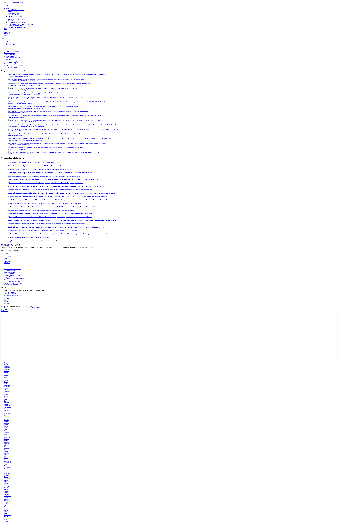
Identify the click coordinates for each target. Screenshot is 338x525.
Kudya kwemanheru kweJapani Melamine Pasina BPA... (23, 80)
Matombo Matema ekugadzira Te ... (18, 117)
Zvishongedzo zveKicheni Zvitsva (17, 27)
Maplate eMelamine (13, 11)
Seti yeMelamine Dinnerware (16, 10)
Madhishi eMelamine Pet (15, 25)
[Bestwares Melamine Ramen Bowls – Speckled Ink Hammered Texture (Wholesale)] (47, 230)
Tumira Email (4, 311)
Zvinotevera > (9, 244)
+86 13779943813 (9, 292)
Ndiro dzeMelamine (13, 13)
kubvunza (3, 249)
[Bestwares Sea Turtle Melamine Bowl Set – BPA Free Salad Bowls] (31, 162)
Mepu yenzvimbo (20, 307)
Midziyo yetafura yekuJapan (16, 19)
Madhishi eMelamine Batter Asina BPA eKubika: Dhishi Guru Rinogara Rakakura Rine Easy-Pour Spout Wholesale (50, 213)
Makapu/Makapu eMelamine (16, 16)
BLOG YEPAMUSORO (33, 307)
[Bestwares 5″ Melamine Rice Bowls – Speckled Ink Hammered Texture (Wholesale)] (46, 223)
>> (13, 244)
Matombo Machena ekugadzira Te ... (18, 135)
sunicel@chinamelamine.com (12, 295)
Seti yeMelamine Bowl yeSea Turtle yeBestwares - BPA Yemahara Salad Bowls (36, 166)
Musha (6, 5)
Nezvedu (6, 30)
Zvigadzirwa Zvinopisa (10, 6)
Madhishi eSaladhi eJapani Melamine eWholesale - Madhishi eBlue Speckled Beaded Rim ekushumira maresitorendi (50, 173)
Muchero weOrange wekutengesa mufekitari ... (21, 103)
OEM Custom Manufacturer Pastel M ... (19, 154)
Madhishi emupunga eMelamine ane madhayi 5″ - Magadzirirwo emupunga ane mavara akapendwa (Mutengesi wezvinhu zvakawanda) (57, 227)
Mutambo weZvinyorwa (14, 18)
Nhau (5, 29)
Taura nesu (7, 32)
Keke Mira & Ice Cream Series (16, 22)
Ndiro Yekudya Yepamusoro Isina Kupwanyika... (21, 99)
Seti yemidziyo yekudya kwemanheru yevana (20, 24)
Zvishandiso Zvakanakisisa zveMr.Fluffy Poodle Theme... (24, 122)
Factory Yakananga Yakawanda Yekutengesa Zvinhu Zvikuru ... (25, 140)
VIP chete (7, 33)
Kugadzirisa (7, 35)
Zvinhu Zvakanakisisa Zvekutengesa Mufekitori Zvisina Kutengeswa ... (28, 126)
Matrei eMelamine (13, 14)
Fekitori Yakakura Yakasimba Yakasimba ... (20, 144)
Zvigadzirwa (7, 8)
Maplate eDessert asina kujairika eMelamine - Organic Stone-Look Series (34, 241)
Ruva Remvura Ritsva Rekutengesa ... (18, 149)
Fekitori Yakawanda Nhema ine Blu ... (18, 131)
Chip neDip (11, 21)
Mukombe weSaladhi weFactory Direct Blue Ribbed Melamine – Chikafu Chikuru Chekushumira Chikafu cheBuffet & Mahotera (55, 207)
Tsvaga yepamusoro (46, 307)
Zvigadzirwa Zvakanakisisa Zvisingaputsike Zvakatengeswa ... (25, 94)
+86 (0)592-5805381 (10, 294)
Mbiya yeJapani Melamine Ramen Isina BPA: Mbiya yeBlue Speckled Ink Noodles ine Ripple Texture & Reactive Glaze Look (53, 179)
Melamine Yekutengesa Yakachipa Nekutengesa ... (22, 90)
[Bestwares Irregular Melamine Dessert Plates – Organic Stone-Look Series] (29, 237)
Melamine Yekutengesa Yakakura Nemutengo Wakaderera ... (24, 85)
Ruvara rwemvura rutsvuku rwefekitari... (19, 112)
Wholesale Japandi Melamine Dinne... (18, 76)
